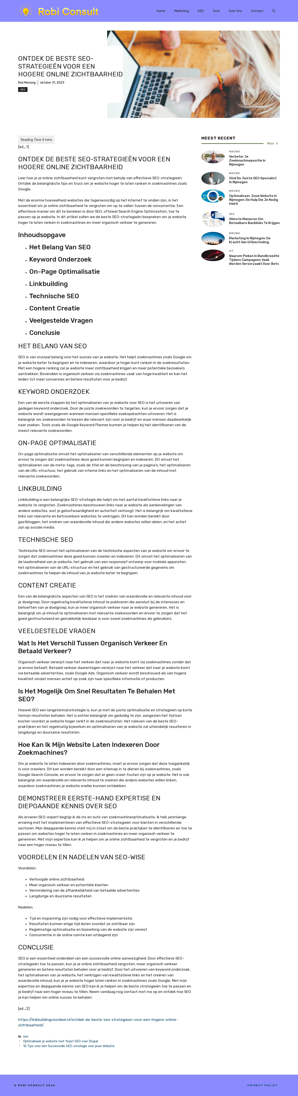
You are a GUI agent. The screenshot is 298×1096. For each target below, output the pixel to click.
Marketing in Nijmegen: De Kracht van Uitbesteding (250, 240)
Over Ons (235, 11)
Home (160, 11)
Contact (257, 11)
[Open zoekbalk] (274, 10)
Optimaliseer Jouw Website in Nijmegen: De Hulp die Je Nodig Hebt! (253, 200)
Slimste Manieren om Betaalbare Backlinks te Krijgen (254, 221)
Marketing (181, 11)
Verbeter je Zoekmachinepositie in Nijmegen (247, 160)
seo (22, 89)
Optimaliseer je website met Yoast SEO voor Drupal (60, 1041)
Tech (216, 11)
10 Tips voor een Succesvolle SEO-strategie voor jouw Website (69, 1046)
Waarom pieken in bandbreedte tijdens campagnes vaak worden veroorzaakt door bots (254, 260)
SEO (201, 11)
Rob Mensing (27, 82)
